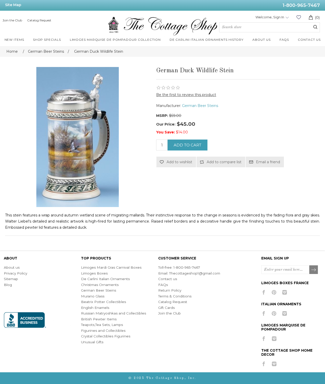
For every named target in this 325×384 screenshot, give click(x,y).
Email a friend (268, 162)
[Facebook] (263, 292)
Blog (8, 285)
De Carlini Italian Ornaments (105, 279)
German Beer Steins (200, 105)
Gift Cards (166, 308)
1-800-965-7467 (301, 5)
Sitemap (11, 279)
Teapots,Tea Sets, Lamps (102, 325)
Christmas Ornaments (100, 285)
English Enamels (95, 308)
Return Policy (169, 290)
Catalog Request (39, 20)
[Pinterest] (274, 292)
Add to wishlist (179, 162)
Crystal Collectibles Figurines (105, 336)
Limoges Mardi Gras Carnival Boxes (111, 267)
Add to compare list (224, 162)
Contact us (167, 279)
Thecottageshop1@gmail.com (194, 273)
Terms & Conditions (174, 296)
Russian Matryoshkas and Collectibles (113, 313)
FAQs (163, 285)
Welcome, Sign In (269, 17)
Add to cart (187, 145)
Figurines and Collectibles (103, 330)
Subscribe (313, 270)
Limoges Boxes (94, 273)
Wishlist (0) (298, 17)
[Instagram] (284, 292)
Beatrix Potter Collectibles (103, 302)
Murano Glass (92, 296)
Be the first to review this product (186, 94)
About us (12, 267)
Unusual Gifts (92, 342)
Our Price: (165, 124)
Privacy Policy (15, 273)
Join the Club (12, 20)
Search (315, 27)
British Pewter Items (99, 319)
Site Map (13, 5)
